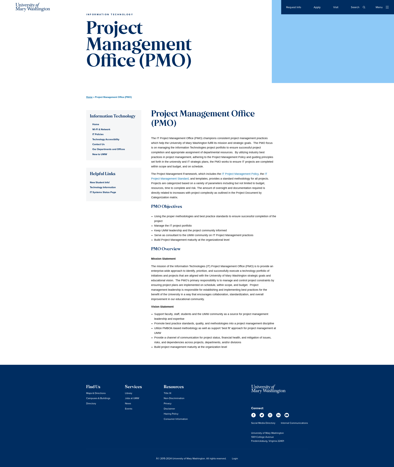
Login (235, 458)
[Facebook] (253, 416)
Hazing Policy (171, 413)
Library (128, 393)
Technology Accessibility (105, 139)
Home (89, 97)
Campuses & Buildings (98, 398)
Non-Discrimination (174, 398)
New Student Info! (100, 182)
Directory (91, 403)
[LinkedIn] (278, 416)
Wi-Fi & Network (101, 129)
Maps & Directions (96, 393)
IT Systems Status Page (103, 192)
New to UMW (99, 154)
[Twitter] (262, 416)
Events (128, 408)
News (128, 403)
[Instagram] (270, 416)
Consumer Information (176, 419)
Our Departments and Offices (108, 149)
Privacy (167, 403)
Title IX (167, 393)
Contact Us (98, 144)
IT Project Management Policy (240, 173)
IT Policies (98, 134)
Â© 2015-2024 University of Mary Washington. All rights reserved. (191, 458)
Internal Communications (294, 423)
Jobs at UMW (132, 398)
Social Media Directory (263, 423)
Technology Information (103, 187)
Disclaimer (169, 408)
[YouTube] (286, 416)
